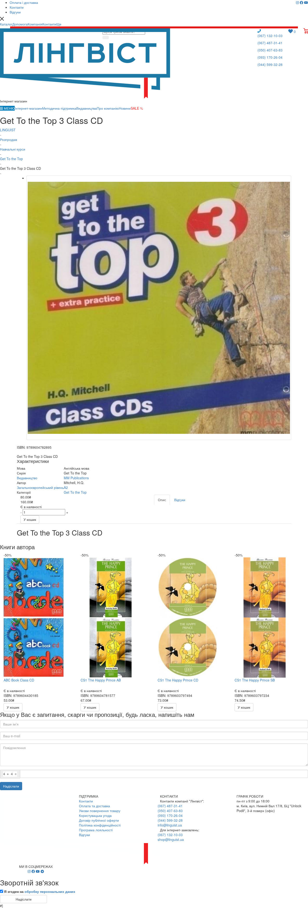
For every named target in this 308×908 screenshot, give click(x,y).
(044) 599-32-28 (269, 64)
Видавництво (27, 477)
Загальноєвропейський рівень (40, 487)
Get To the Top (75, 492)
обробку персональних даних (50, 891)
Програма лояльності (96, 829)
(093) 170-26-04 (269, 57)
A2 (66, 487)
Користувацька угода (95, 815)
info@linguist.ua (170, 825)
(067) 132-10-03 (269, 35)
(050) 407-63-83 (269, 50)
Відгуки (84, 834)
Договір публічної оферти (99, 820)
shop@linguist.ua (171, 839)
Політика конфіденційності (100, 825)
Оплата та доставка (94, 805)
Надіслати (11, 786)
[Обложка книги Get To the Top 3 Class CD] (158, 308)
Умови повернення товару (99, 810)
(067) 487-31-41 (269, 42)
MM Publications (76, 477)
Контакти (86, 801)
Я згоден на (39, 891)
